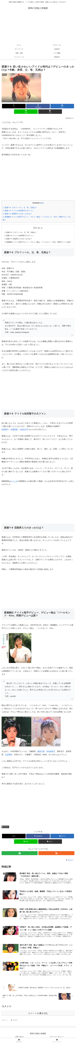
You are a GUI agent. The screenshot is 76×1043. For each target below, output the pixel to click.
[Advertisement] (38, 28)
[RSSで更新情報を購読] (56, 853)
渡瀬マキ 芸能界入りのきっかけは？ (17, 214)
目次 (35, 228)
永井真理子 (50, 751)
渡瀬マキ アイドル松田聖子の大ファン (18, 211)
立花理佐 (8, 755)
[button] (50, 111)
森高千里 (41, 751)
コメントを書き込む (38, 1013)
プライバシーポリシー (57, 1036)
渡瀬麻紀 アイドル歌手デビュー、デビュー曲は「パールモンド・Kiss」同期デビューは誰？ (38, 242)
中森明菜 (14, 429)
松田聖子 (5, 429)
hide (41, 203)
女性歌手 (6, 827)
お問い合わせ (19, 1036)
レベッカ (14, 481)
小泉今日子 (23, 429)
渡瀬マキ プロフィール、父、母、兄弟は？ (20, 208)
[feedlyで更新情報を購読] (20, 853)
